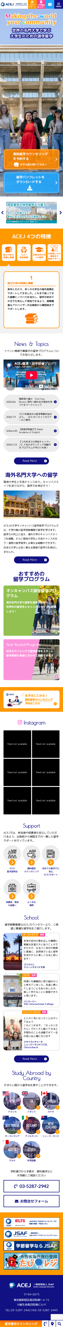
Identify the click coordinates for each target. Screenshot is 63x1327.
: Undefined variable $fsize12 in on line (32, 610)
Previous (3, 212)
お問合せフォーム (34, 1201)
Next (60, 212)
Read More (30, 461)
